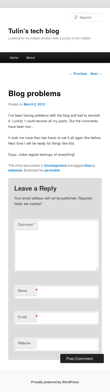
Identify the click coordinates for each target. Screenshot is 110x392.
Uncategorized (55, 165)
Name (27, 290)
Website (24, 342)
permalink (52, 170)
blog (87, 165)
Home (14, 57)
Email (27, 317)
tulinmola (15, 170)
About (30, 57)
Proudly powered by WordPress (55, 381)
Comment (26, 224)
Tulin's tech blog (33, 30)
